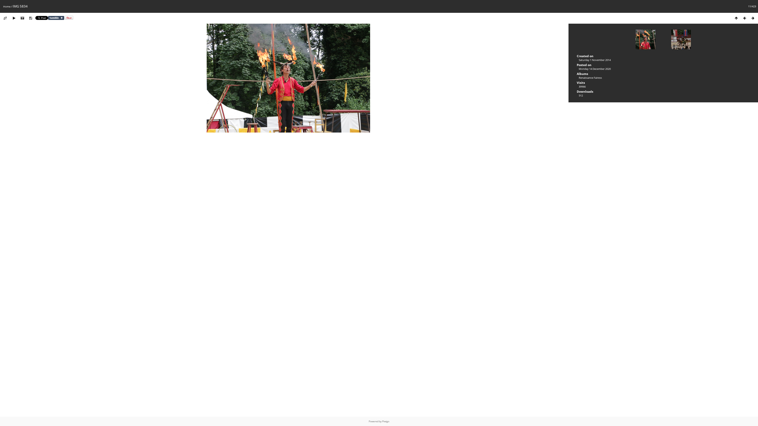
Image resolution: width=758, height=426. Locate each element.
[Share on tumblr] (56, 19)
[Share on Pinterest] (69, 19)
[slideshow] (14, 18)
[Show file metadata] (22, 18)
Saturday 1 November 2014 (595, 60)
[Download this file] (30, 18)
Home (6, 6)
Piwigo (385, 421)
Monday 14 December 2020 (595, 69)
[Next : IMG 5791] (753, 18)
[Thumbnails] (736, 18)
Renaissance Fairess (590, 77)
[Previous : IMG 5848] (744, 18)
